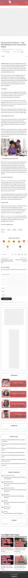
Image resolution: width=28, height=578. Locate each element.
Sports (10, 560)
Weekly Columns (22, 52)
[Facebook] (12, 254)
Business (3, 51)
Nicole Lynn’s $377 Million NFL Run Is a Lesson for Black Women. (7, 567)
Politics (10, 542)
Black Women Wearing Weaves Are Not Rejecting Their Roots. (14, 496)
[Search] (26, 3)
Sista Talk (18, 544)
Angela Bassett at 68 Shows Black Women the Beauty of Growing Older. (15, 478)
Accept (14, 576)
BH (2, 539)
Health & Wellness (7, 52)
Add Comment (19, 49)
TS (2, 544)
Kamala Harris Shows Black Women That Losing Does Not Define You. (7, 550)
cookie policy (15, 574)
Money (14, 51)
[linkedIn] (22, 254)
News (8, 540)
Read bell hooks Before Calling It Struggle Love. (13, 513)
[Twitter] (15, 254)
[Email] (25, 254)
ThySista (4, 49)
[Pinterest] (19, 254)
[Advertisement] (14, 22)
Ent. (17, 558)
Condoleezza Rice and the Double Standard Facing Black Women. (19, 550)
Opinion (18, 51)
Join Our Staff (7, 508)
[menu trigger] (2, 3)
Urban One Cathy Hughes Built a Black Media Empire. (14, 452)
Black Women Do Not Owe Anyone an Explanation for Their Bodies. (15, 503)
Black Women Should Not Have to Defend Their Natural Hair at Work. (15, 484)
